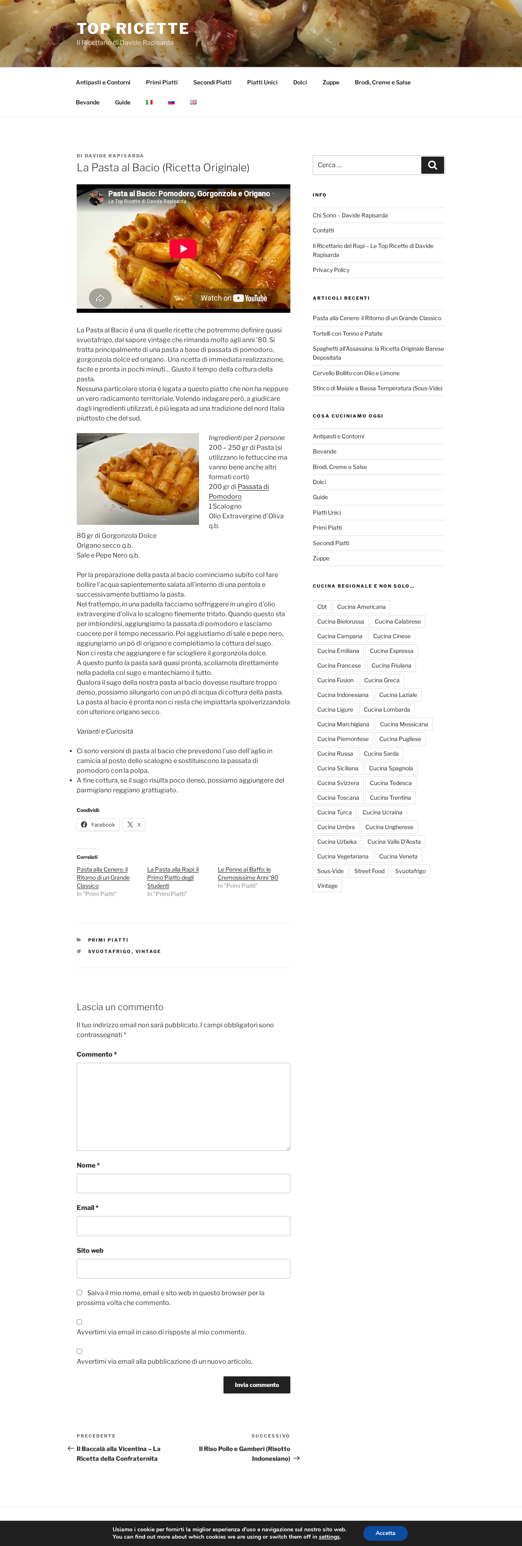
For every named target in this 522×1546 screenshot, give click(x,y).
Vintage (148, 951)
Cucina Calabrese (398, 621)
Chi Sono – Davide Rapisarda (350, 215)
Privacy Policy (331, 269)
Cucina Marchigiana (343, 724)
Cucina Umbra (336, 826)
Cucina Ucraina (383, 812)
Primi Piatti (162, 82)
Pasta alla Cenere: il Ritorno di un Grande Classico (103, 877)
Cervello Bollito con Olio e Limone (356, 372)
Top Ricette (133, 29)
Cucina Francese (339, 665)
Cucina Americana (361, 606)
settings (329, 1537)
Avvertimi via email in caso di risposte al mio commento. (161, 1332)
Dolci (300, 82)
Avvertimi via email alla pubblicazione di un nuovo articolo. (164, 1361)
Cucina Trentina (390, 797)
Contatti (323, 230)
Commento (97, 1054)
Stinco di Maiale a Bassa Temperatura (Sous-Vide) (377, 388)
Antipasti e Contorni (103, 82)
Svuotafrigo (110, 951)
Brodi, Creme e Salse (383, 82)
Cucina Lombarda (387, 709)
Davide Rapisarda (114, 156)
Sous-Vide (330, 870)
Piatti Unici (262, 82)
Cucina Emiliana (338, 650)
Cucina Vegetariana (343, 856)
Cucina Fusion (335, 680)
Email (88, 1208)
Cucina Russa (335, 753)
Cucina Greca (382, 680)
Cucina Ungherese (389, 826)
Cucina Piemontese (343, 738)
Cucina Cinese (392, 636)
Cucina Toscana (338, 797)
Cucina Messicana (404, 724)
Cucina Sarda (381, 753)
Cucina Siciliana (337, 768)
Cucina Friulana (391, 665)
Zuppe (331, 82)
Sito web (90, 1250)
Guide (122, 102)
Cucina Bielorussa (340, 621)
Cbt (322, 606)
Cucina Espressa (392, 650)
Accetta (386, 1533)
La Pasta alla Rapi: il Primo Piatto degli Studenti (173, 877)
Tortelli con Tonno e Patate (348, 333)
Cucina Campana (340, 636)
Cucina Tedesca (391, 782)
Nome (88, 1165)
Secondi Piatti (212, 82)
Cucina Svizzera (338, 782)
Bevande (88, 102)
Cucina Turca (334, 812)
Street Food (369, 870)
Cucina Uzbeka (337, 841)
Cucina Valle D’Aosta (394, 841)
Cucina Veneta (398, 856)
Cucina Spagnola (391, 768)
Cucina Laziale (398, 694)
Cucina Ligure (335, 709)
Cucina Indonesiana (343, 694)
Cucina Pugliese (400, 738)
